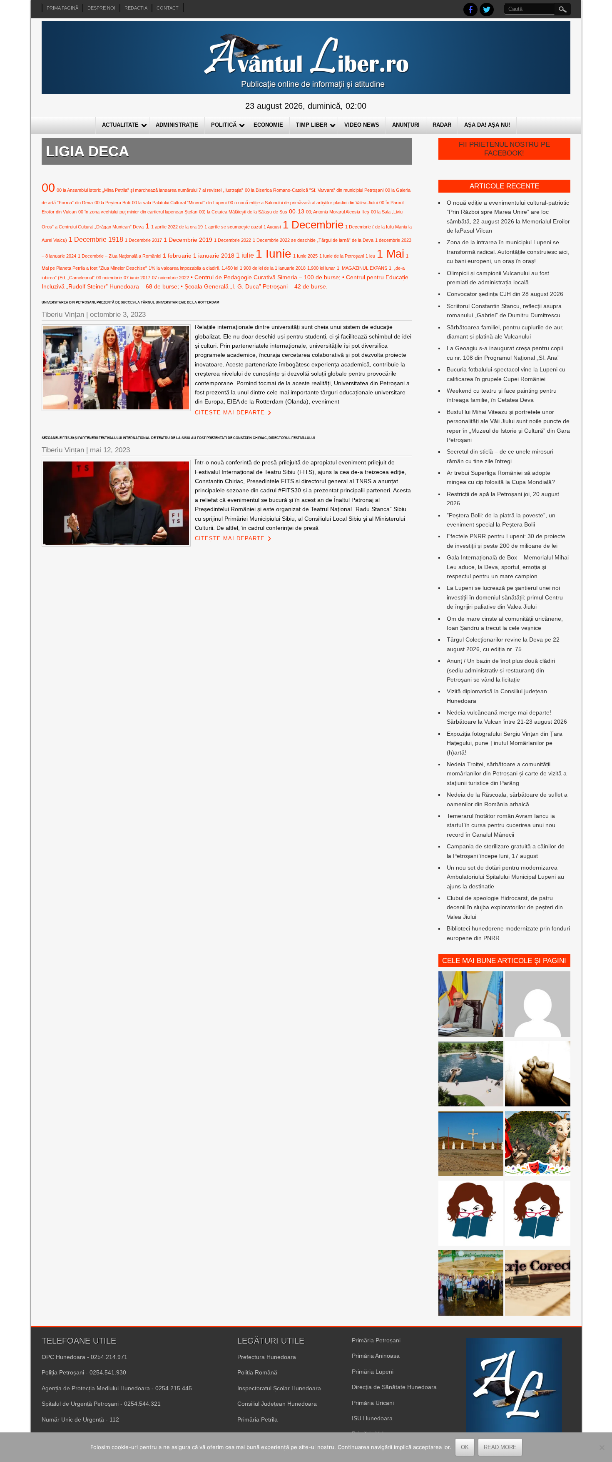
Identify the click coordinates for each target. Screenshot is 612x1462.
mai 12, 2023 (110, 450)
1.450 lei (229, 268)
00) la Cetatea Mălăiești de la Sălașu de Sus (243, 211)
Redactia (135, 7)
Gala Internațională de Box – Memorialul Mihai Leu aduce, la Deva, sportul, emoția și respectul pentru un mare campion (508, 566)
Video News (361, 125)
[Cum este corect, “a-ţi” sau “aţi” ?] (537, 1005)
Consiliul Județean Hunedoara (277, 1403)
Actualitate (120, 125)
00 (48, 187)
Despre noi (101, 7)
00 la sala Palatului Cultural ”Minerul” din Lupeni (179, 202)
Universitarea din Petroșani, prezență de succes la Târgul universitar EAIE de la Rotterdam (130, 302)
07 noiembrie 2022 (170, 277)
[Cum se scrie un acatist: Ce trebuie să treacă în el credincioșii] (537, 1075)
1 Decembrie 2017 (143, 240)
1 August (272, 226)
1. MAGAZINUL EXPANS (362, 268)
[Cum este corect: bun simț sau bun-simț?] (537, 1284)
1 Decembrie (313, 224)
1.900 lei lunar (321, 268)
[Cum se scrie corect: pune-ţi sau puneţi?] (471, 1215)
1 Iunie (273, 253)
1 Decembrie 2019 (188, 239)
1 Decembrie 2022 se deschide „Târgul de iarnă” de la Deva (313, 240)
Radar (442, 125)
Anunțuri (406, 125)
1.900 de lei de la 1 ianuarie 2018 (273, 268)
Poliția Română (257, 1372)
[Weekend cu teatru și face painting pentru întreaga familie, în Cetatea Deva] (537, 1145)
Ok (465, 1447)
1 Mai (390, 253)
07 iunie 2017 (137, 277)
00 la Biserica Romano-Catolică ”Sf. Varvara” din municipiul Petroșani (314, 190)
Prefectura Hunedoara (266, 1357)
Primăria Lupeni (372, 1371)
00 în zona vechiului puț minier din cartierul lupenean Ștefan (137, 211)
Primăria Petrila (257, 1419)
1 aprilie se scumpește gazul (233, 226)
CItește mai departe (230, 412)
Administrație (177, 125)
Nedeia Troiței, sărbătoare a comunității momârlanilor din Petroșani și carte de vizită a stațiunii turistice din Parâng (507, 773)
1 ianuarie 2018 (213, 255)
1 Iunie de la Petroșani (341, 255)
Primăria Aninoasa (376, 1355)
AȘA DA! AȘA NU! (487, 125)
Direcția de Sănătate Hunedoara (394, 1387)
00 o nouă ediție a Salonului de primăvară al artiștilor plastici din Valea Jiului (303, 202)
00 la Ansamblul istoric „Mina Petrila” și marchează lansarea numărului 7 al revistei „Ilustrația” (150, 190)
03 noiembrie (109, 277)
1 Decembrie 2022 (232, 240)
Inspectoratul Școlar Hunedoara (279, 1388)
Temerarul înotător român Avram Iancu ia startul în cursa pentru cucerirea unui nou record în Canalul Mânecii (501, 825)
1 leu (370, 255)
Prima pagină (62, 7)
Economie (268, 125)
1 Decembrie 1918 (96, 239)
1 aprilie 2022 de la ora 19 (177, 226)
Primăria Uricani (373, 1402)
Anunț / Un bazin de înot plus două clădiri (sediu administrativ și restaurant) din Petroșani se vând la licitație (501, 670)
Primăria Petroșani (376, 1340)
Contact (168, 7)
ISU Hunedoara (372, 1418)
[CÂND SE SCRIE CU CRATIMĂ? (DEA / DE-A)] (537, 1215)
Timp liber (311, 125)
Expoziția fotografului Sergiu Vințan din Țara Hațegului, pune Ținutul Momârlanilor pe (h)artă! (504, 743)
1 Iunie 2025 (305, 255)
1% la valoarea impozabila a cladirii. (184, 268)
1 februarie (177, 255)
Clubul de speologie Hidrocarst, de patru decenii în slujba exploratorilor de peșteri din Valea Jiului (505, 907)
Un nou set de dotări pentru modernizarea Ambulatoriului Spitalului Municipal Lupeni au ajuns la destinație (505, 877)
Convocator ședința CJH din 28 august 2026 (505, 294)
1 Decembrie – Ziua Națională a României (119, 255)
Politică (223, 125)
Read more (500, 1447)
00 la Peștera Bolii (112, 202)
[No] (601, 1447)
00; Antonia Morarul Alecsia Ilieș (337, 211)
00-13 (296, 211)
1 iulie (245, 255)
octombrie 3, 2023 (118, 314)
